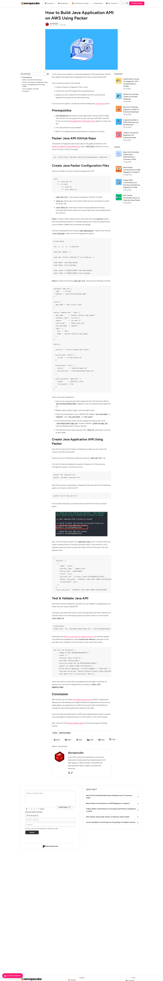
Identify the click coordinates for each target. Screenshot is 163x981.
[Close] (93, 476)
